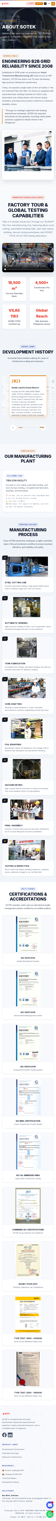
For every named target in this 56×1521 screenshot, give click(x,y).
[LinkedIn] (10, 1435)
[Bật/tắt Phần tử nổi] (49, 1505)
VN (49, 3)
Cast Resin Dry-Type (10, 1453)
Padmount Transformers (12, 1457)
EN (45, 3)
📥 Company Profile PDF (12, 1474)
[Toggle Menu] (53, 3)
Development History (10, 1482)
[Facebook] (4, 1435)
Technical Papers (9, 1478)
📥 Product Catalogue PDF (13, 1470)
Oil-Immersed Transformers (13, 1449)
